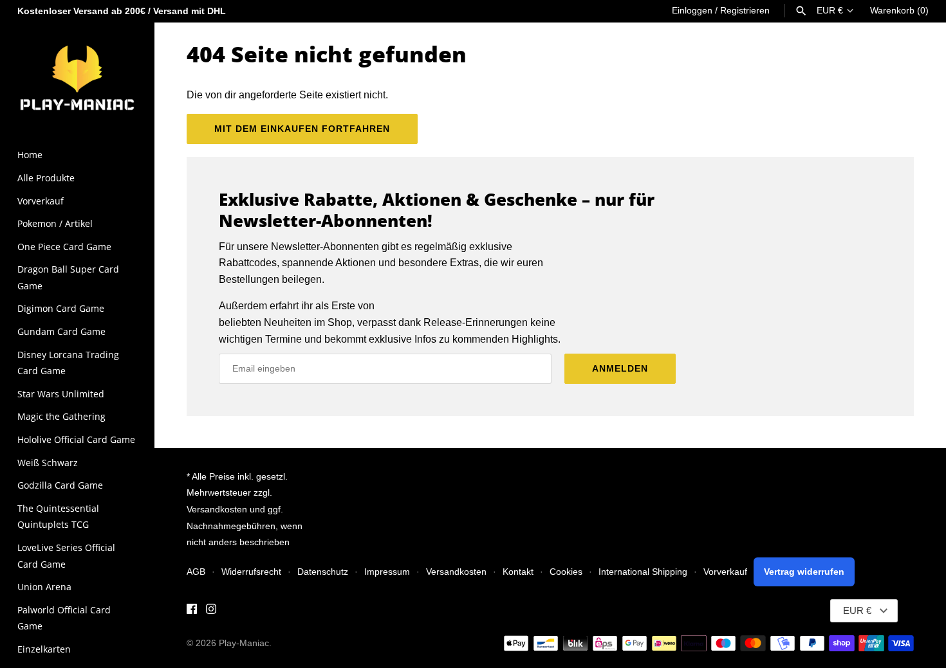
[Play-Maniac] (77, 77)
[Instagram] (211, 611)
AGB (196, 572)
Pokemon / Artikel (55, 223)
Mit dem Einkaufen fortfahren (302, 128)
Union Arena (44, 587)
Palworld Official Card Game (64, 618)
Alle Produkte (46, 178)
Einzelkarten (44, 649)
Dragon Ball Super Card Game (68, 277)
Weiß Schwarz (47, 462)
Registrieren (745, 10)
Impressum (387, 572)
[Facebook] (192, 611)
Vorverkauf (40, 201)
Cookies (566, 572)
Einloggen (692, 10)
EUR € (830, 10)
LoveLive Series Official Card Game (66, 555)
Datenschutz (322, 572)
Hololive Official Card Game (76, 439)
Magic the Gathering (61, 416)
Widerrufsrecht (251, 572)
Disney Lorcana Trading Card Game (68, 362)
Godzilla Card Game (60, 485)
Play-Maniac (244, 643)
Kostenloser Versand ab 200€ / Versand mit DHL (121, 11)
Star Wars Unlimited (60, 394)
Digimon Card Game (60, 308)
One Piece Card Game (64, 246)
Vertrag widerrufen (804, 572)
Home (29, 155)
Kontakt (518, 572)
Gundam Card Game (61, 331)
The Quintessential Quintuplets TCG (58, 516)
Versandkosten (456, 572)
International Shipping (642, 572)
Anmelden (620, 368)
